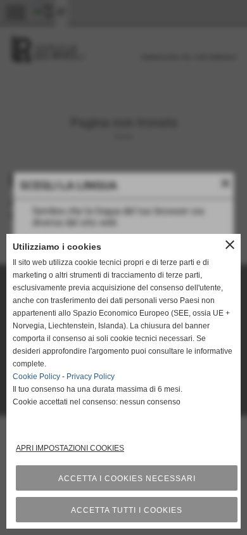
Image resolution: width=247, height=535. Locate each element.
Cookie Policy (36, 376)
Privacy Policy (90, 376)
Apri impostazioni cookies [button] (70, 448)
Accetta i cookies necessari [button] (127, 478)
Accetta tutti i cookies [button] (126, 510)
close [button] (230, 244)
